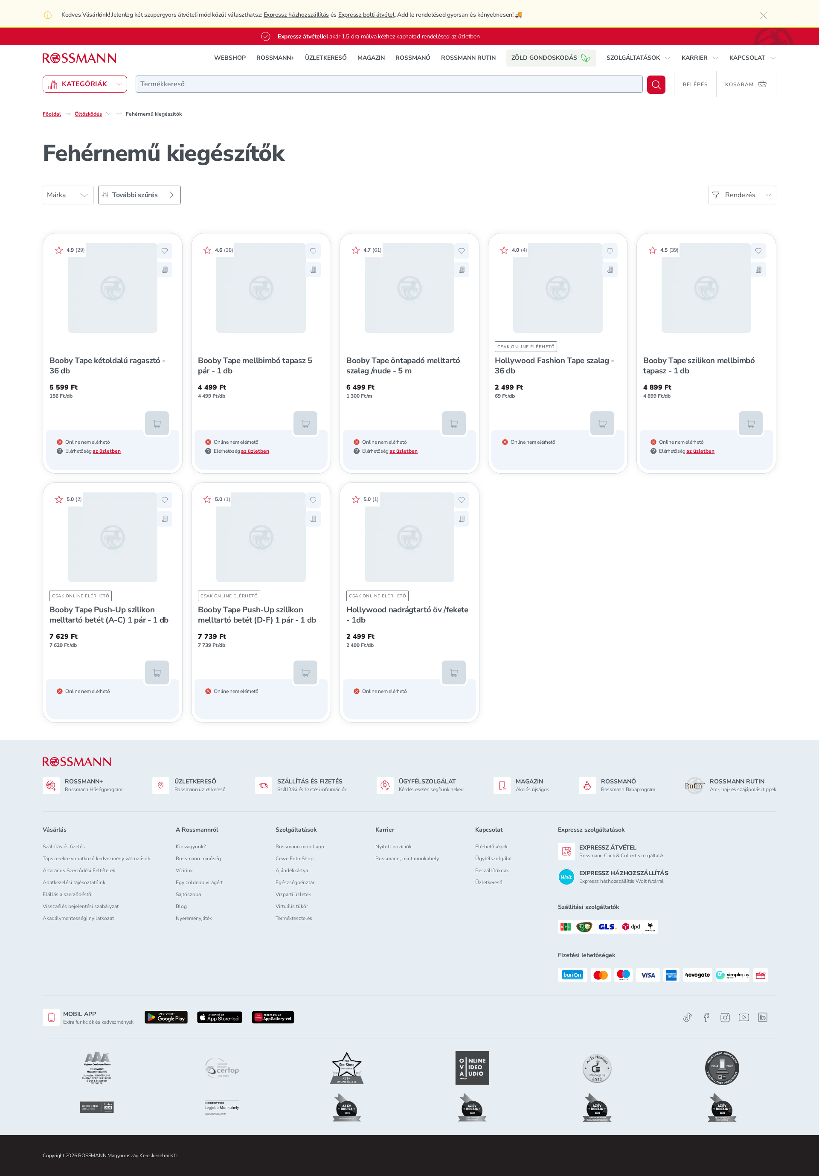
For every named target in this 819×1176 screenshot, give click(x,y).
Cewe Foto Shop (295, 858)
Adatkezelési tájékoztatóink (74, 882)
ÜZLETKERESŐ (326, 58)
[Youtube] (744, 1017)
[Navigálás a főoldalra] (79, 58)
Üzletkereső (488, 882)
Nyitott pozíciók (393, 846)
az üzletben (107, 451)
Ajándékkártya (292, 870)
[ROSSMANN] (77, 762)
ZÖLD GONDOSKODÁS (544, 58)
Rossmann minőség (198, 858)
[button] (639, 58)
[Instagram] (725, 1017)
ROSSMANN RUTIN (468, 58)
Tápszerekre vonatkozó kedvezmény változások (96, 858)
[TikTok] (687, 1017)
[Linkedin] (763, 1017)
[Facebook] (706, 1017)
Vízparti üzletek (293, 894)
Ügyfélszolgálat (493, 858)
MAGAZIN (371, 58)
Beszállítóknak (492, 870)
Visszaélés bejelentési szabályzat (81, 906)
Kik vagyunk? (191, 846)
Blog (181, 906)
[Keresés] (656, 85)
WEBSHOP (230, 58)
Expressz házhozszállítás (296, 15)
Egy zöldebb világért (199, 882)
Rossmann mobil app (300, 846)
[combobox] (389, 84)
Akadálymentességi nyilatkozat (78, 918)
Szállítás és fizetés (64, 846)
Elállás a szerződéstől (68, 894)
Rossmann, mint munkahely (407, 858)
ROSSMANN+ (275, 58)
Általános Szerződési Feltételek (79, 870)
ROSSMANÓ (412, 58)
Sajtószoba (188, 894)
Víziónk (184, 870)
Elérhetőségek (491, 846)
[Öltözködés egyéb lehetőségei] (108, 113)
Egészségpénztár (295, 882)
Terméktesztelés (294, 918)
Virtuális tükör (292, 906)
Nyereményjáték (194, 918)
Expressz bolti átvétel (366, 15)
